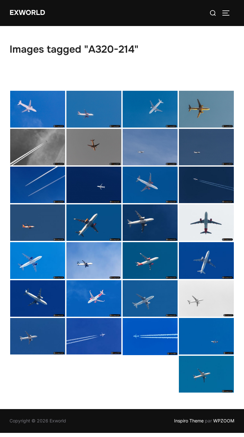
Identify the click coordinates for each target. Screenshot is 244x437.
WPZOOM (223, 420)
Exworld (27, 12)
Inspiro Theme (189, 420)
